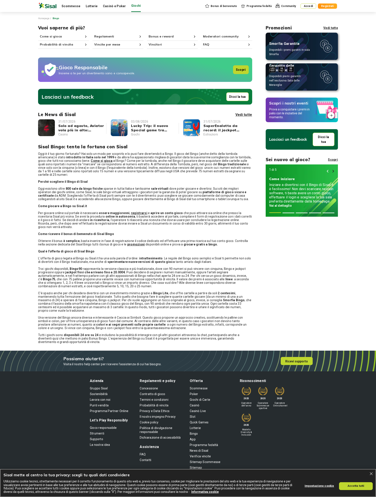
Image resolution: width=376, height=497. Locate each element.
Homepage (43, 18)
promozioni (136, 244)
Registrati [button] (327, 6)
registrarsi (139, 213)
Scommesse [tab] (71, 6)
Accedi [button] (308, 6)
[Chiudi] (371, 473)
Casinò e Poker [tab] (114, 6)
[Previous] (327, 171)
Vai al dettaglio (280, 205)
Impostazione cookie (319, 485)
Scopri (241, 69)
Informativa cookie (205, 492)
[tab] (275, 212)
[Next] (333, 171)
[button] (221, 6)
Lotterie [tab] (92, 6)
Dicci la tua (237, 96)
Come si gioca (101, 160)
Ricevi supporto (296, 361)
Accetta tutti (355, 485)
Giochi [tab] (136, 5)
